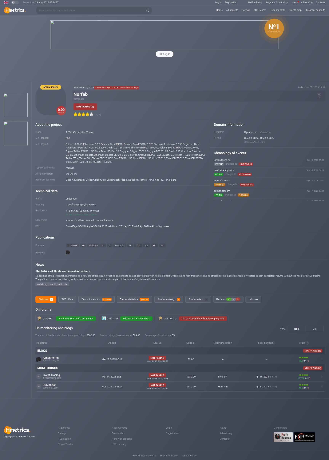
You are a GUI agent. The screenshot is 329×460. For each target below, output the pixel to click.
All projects (232, 10)
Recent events (277, 10)
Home (219, 10)
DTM (138, 245)
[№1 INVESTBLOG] (164, 48)
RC (162, 245)
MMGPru (93, 245)
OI (110, 245)
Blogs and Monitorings (276, 2)
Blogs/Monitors (66, 444)
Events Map (118, 433)
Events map (295, 10)
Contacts (320, 2)
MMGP (73, 245)
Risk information (169, 455)
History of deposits (315, 10)
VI (103, 245)
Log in (218, 2)
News (295, 2)
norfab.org (78, 98)
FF (130, 245)
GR (83, 245)
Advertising (307, 2)
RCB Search (259, 10)
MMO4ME (120, 245)
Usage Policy (189, 455)
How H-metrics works (144, 455)
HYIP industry (255, 2)
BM (146, 245)
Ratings (246, 10)
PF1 (155, 245)
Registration (231, 2)
